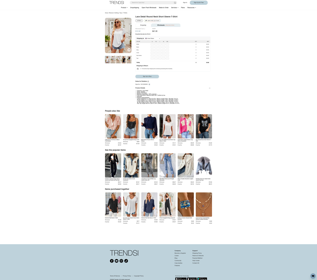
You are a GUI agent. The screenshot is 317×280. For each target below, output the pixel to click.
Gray (137, 49)
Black (137, 47)
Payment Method (197, 258)
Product (123, 7)
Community (178, 260)
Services (174, 7)
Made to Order (164, 7)
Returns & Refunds (198, 255)
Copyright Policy (139, 276)
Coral (137, 52)
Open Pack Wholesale (149, 7)
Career (177, 255)
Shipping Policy (197, 253)
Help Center (196, 260)
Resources (190, 7)
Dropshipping (134, 7)
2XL (167, 41)
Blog (176, 258)
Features (177, 265)
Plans (183, 7)
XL (163, 41)
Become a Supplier (180, 253)
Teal (137, 58)
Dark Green (139, 55)
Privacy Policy (127, 276)
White (137, 44)
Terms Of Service (115, 276)
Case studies (178, 263)
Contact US (195, 263)
